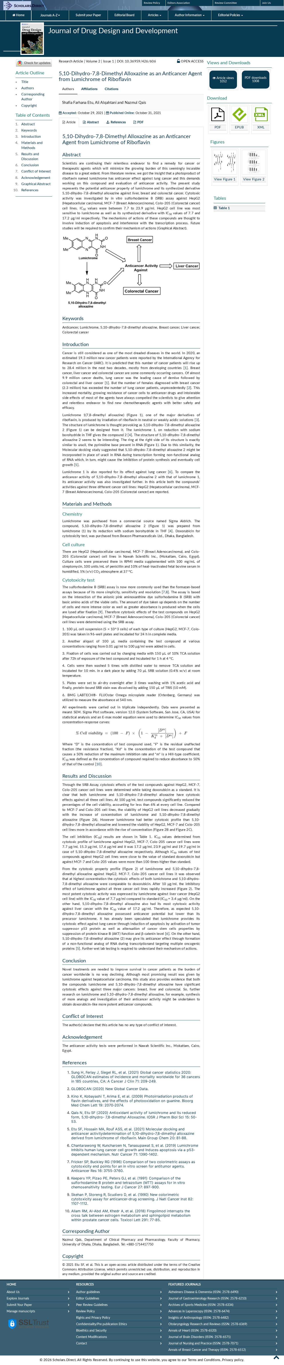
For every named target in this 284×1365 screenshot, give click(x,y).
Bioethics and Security (91, 1330)
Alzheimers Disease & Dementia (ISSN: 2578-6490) (203, 1292)
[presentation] (131, 733)
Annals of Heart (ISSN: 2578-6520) (192, 1330)
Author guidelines (88, 1292)
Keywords (29, 130)
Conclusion (30, 165)
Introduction (31, 136)
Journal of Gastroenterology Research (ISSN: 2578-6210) (207, 1298)
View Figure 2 (253, 179)
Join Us (266, 3)
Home (19, 15)
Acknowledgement (35, 178)
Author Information (188, 15)
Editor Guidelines (87, 1298)
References (29, 190)
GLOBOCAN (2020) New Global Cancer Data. (109, 1089)
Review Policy (152, 3)
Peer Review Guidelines (92, 1305)
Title (24, 82)
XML (261, 127)
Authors (27, 88)
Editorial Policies (229, 15)
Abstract (28, 124)
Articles (153, 15)
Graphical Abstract (36, 184)
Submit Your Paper (19, 1305)
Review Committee (226, 3)
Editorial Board (124, 15)
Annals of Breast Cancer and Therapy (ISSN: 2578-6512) (207, 1349)
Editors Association (179, 3)
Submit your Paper (88, 15)
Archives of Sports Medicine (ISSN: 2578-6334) (200, 1305)
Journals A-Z (49, 15)
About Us (13, 1292)
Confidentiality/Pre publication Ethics (101, 1324)
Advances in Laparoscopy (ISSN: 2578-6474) (199, 1311)
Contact (81, 1343)
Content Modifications (91, 1337)
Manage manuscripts (21, 1311)
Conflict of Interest (36, 171)
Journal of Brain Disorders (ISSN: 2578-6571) (199, 1337)
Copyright (29, 105)
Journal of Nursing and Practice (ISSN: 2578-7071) (203, 1343)
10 (98, 764)
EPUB (239, 127)
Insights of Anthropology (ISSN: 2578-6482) (198, 1317)
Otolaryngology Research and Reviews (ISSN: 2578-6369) (207, 1324)
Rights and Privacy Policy (93, 1317)
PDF (218, 127)
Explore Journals (18, 1298)
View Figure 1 (224, 179)
